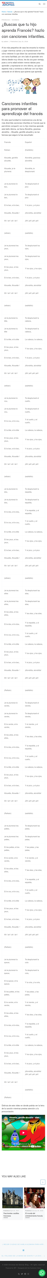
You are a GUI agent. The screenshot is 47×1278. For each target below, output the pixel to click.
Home (4, 12)
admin (6, 41)
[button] (42, 1273)
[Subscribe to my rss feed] (19, 1273)
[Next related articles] (42, 1182)
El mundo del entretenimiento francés (34, 1214)
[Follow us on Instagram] (28, 1273)
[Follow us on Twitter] (22, 1273)
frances (9, 12)
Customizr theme (35, 1268)
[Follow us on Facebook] (25, 1273)
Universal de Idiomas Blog (18, 1265)
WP (15, 1268)
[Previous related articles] (37, 1182)
